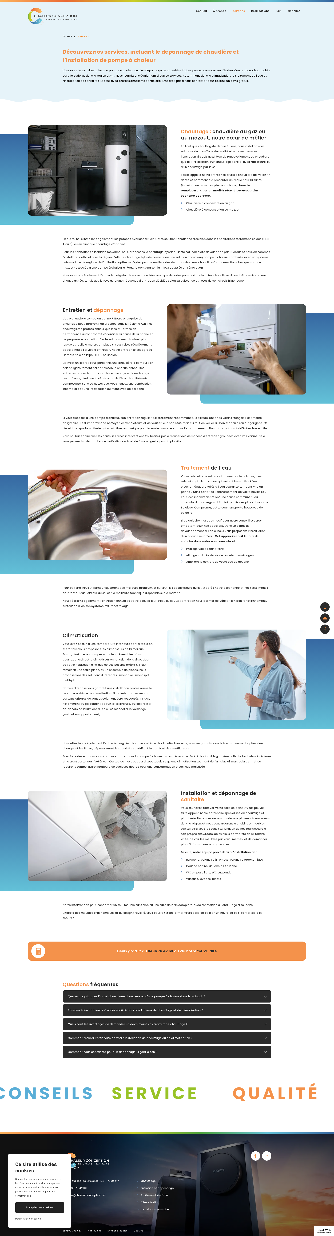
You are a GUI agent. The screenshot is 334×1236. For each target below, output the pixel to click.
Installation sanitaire (155, 1209)
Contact (294, 11)
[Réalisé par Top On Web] (324, 1231)
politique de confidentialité (30, 1191)
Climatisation (150, 1202)
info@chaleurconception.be (87, 1195)
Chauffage (148, 1181)
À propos (219, 11)
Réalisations (260, 11)
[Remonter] (266, 1156)
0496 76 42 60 (160, 951)
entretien (111, 743)
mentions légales (40, 1187)
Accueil (201, 11)
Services (238, 11)
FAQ (279, 11)
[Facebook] (255, 1156)
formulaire (207, 951)
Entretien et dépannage (157, 1188)
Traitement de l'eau (154, 1195)
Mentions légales (118, 1230)
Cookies (138, 1230)
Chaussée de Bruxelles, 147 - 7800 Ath (93, 1181)
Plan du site (95, 1230)
